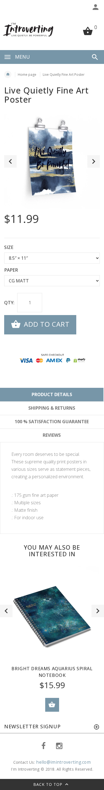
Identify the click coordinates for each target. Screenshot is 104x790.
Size (8, 247)
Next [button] (93, 161)
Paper (11, 270)
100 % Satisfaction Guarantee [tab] (52, 422)
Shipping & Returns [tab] (51, 408)
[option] (52, 161)
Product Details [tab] (52, 394)
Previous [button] (10, 161)
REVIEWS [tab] (52, 435)
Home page (27, 74)
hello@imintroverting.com (63, 762)
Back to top (48, 784)
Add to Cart (46, 324)
